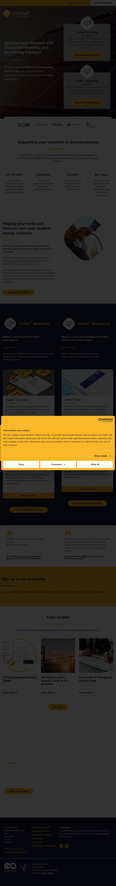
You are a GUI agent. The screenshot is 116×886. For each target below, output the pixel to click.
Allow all (95, 464)
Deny (21, 464)
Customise (56, 464)
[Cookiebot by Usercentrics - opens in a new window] (100, 420)
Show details (100, 456)
